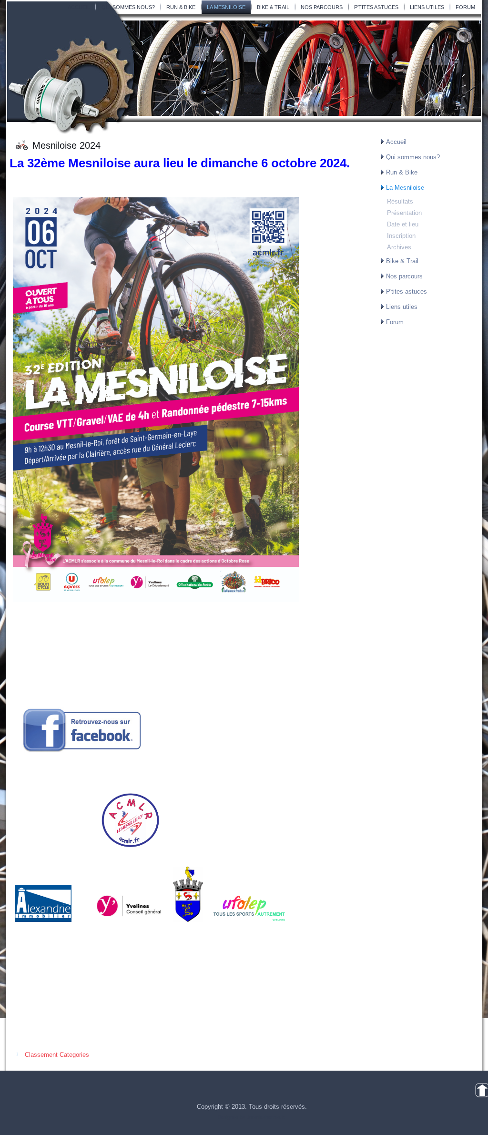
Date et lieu (402, 224)
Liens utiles (427, 7)
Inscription (401, 235)
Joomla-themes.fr (265, 1117)
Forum (465, 7)
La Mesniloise (226, 7)
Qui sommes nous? (128, 7)
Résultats (400, 201)
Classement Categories (57, 1054)
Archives (399, 247)
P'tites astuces (376, 7)
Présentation (404, 212)
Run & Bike (180, 7)
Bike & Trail (273, 7)
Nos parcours (322, 7)
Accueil (79, 7)
